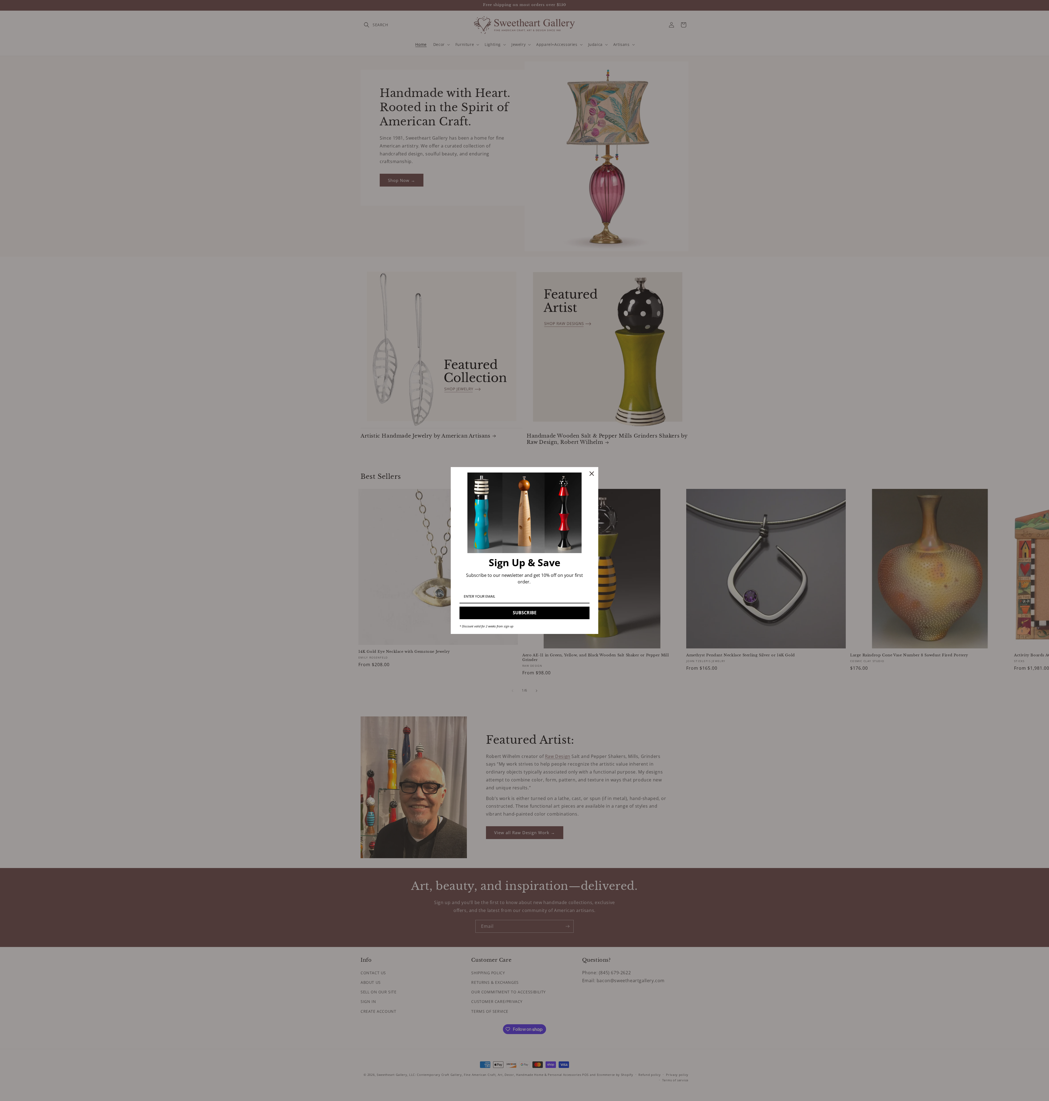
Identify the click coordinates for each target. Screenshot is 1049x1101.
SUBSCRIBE (525, 613)
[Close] (591, 473)
